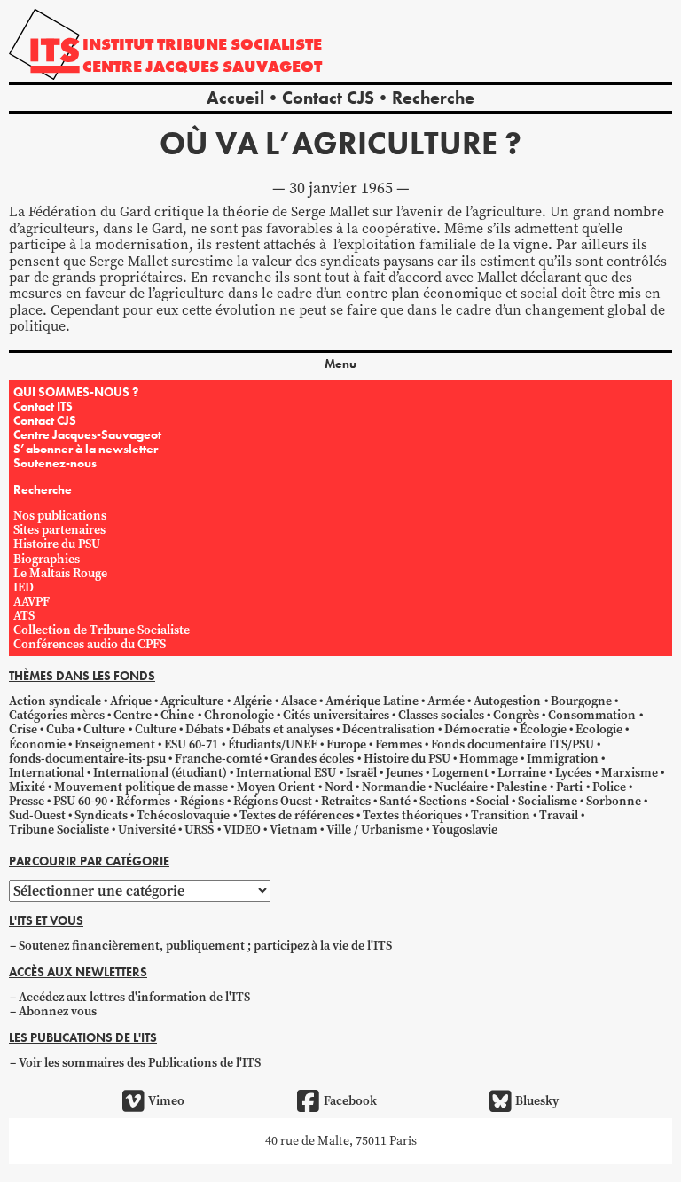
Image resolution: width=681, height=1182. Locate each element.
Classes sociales (441, 715)
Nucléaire (461, 787)
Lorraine (521, 772)
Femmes (398, 744)
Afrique (131, 701)
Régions (202, 801)
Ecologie (598, 729)
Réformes (143, 801)
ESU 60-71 (191, 744)
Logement (460, 772)
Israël (361, 772)
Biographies (46, 559)
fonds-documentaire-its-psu (87, 758)
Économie (37, 744)
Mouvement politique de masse (141, 787)
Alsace (299, 701)
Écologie (543, 729)
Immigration (563, 758)
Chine (177, 715)
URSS (199, 829)
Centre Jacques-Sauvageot (87, 434)
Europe (346, 744)
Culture (104, 729)
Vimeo (166, 1100)
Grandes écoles (312, 758)
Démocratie (477, 729)
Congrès (516, 715)
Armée (446, 701)
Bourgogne (581, 701)
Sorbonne (613, 801)
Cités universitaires (336, 715)
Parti (569, 787)
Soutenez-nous (55, 463)
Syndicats (101, 815)
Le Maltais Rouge (60, 573)
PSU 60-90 (80, 801)
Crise (23, 729)
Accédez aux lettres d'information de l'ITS (134, 997)
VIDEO (242, 829)
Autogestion (507, 701)
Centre (133, 715)
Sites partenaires (59, 529)
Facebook (350, 1100)
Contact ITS (43, 406)
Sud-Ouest (37, 815)
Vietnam (293, 829)
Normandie (394, 787)
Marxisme (629, 772)
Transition (500, 815)
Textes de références (296, 815)
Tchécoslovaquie (183, 815)
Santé (395, 801)
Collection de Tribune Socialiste (101, 630)
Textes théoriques (412, 815)
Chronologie (239, 715)
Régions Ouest (272, 801)
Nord (339, 787)
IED (23, 587)
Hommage (488, 758)
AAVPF (31, 601)
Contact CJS (328, 97)
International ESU (286, 772)
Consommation (592, 715)
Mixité (27, 787)
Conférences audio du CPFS (89, 644)
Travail (558, 815)
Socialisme (547, 801)
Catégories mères (57, 715)
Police (609, 787)
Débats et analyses (282, 729)
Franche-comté (218, 758)
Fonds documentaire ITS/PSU (512, 744)
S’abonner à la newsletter (85, 449)
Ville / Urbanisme (374, 829)
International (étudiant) (160, 772)
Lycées (573, 772)
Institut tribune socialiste (202, 44)
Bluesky (537, 1100)
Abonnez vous (58, 1011)
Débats (204, 729)
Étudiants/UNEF (272, 744)
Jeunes (404, 772)
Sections (442, 801)
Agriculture (191, 701)
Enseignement (114, 744)
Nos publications (59, 515)
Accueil (235, 97)
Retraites (346, 801)
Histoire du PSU (56, 544)
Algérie (252, 701)
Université (147, 829)
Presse (26, 801)
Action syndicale (55, 701)
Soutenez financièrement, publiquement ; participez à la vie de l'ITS (205, 945)
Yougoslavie (464, 829)
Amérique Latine (372, 701)
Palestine (522, 787)
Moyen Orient (276, 787)
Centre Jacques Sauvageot (202, 66)
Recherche (433, 97)
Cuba (60, 729)
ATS (24, 615)
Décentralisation (388, 729)
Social (492, 801)
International (46, 772)
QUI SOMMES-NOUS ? (75, 392)
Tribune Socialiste (59, 829)
